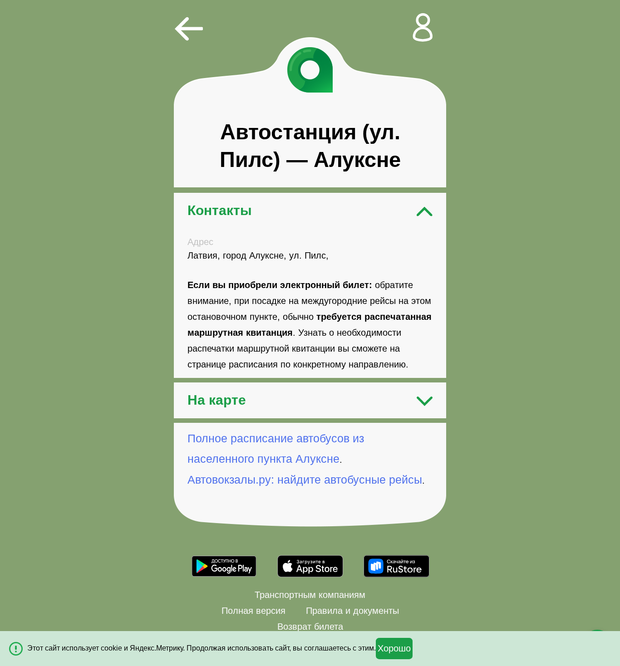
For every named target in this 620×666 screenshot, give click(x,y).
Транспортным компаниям (310, 595)
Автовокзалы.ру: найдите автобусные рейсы (304, 479)
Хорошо (394, 648)
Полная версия (253, 611)
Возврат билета (310, 627)
